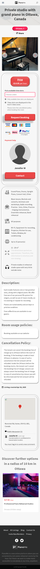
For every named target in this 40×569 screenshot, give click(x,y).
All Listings (14, 530)
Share (21, 33)
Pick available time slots (14, 90)
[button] (20, 407)
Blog (23, 530)
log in (14, 444)
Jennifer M (13, 436)
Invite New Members (16, 534)
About (6, 530)
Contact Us (30, 530)
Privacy (29, 534)
